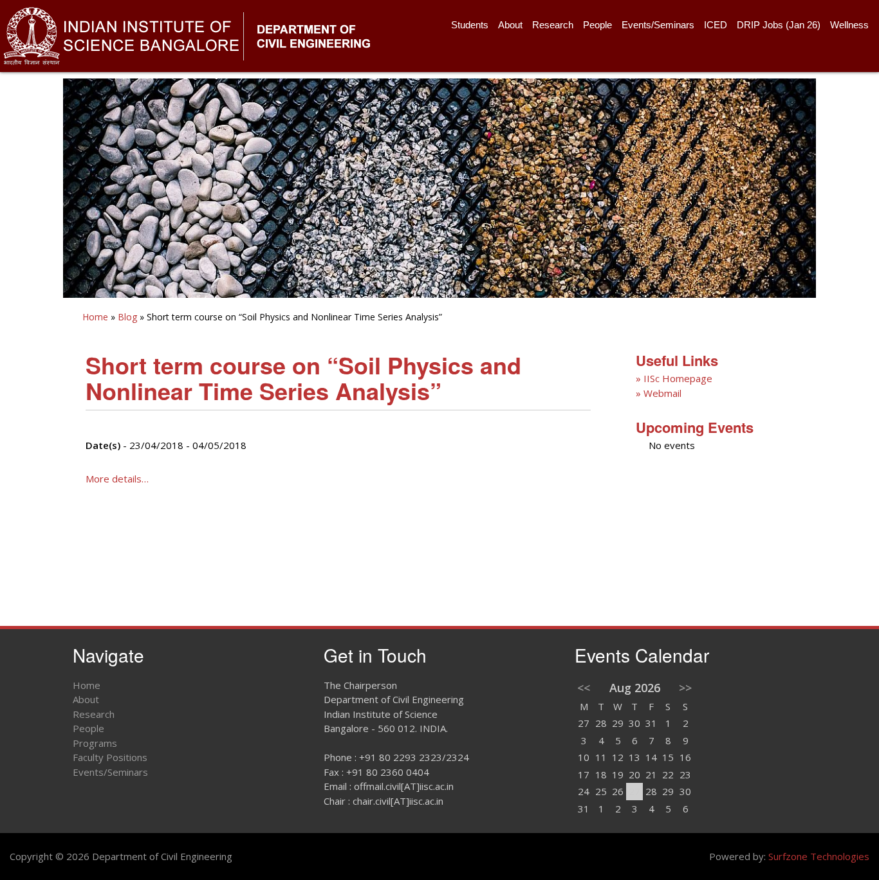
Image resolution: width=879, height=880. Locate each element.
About (510, 24)
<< (583, 687)
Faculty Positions (110, 757)
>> (685, 687)
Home (95, 317)
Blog (127, 317)
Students (469, 24)
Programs (95, 743)
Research (552, 24)
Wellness (849, 24)
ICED (715, 24)
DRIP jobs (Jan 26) (778, 24)
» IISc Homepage (674, 378)
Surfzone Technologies (818, 856)
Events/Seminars (658, 24)
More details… (117, 478)
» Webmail (658, 393)
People (597, 24)
